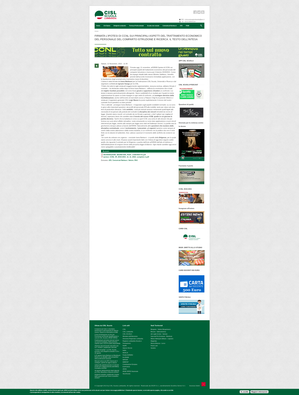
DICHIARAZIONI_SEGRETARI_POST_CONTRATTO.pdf (124, 155)
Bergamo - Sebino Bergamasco (161, 329)
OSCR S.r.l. (155, 386)
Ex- (124, 357)
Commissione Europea (130, 364)
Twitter (199, 12)
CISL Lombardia (128, 332)
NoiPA (125, 346)
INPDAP (125, 360)
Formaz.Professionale (136, 26)
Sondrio (153, 348)
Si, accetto (244, 392)
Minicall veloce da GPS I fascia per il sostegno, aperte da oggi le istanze (106, 361)
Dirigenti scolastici (120, 26)
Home (98, 26)
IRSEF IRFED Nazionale (130, 371)
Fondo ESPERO (128, 355)
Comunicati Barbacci (170, 26)
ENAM (127, 357)
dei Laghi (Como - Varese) (159, 334)
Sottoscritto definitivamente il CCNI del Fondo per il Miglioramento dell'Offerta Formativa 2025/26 (107, 366)
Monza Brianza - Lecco (158, 343)
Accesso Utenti (194, 386)
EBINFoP (125, 362)
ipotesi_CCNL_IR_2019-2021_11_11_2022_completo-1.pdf (126, 157)
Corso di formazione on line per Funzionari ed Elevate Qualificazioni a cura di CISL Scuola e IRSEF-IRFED (107, 336)
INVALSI (125, 353)
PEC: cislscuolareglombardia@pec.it (192, 19)
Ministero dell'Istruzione (130, 336)
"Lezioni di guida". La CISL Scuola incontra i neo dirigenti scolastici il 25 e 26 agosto (107, 351)
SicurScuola (126, 374)
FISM (187, 26)
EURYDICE (126, 367)
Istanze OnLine (127, 348)
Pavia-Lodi (154, 346)
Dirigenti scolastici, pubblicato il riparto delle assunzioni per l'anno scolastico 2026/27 (107, 376)
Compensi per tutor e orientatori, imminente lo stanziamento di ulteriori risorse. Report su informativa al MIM (106, 330)
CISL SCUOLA (127, 334)
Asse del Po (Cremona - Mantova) (161, 336)
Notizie (130, 160)
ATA (181, 26)
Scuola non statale (153, 26)
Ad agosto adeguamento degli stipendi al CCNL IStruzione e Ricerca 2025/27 (107, 371)
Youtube (202, 12)
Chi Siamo (106, 26)
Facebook (195, 12)
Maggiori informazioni (259, 392)
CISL (124, 329)
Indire (124, 350)
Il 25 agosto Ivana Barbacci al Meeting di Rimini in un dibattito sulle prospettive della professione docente (107, 357)
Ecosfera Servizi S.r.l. (178, 386)
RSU (136, 160)
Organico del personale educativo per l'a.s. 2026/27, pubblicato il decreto (107, 346)
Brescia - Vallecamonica (158, 332)
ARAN (125, 369)
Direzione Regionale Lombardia (133, 339)
